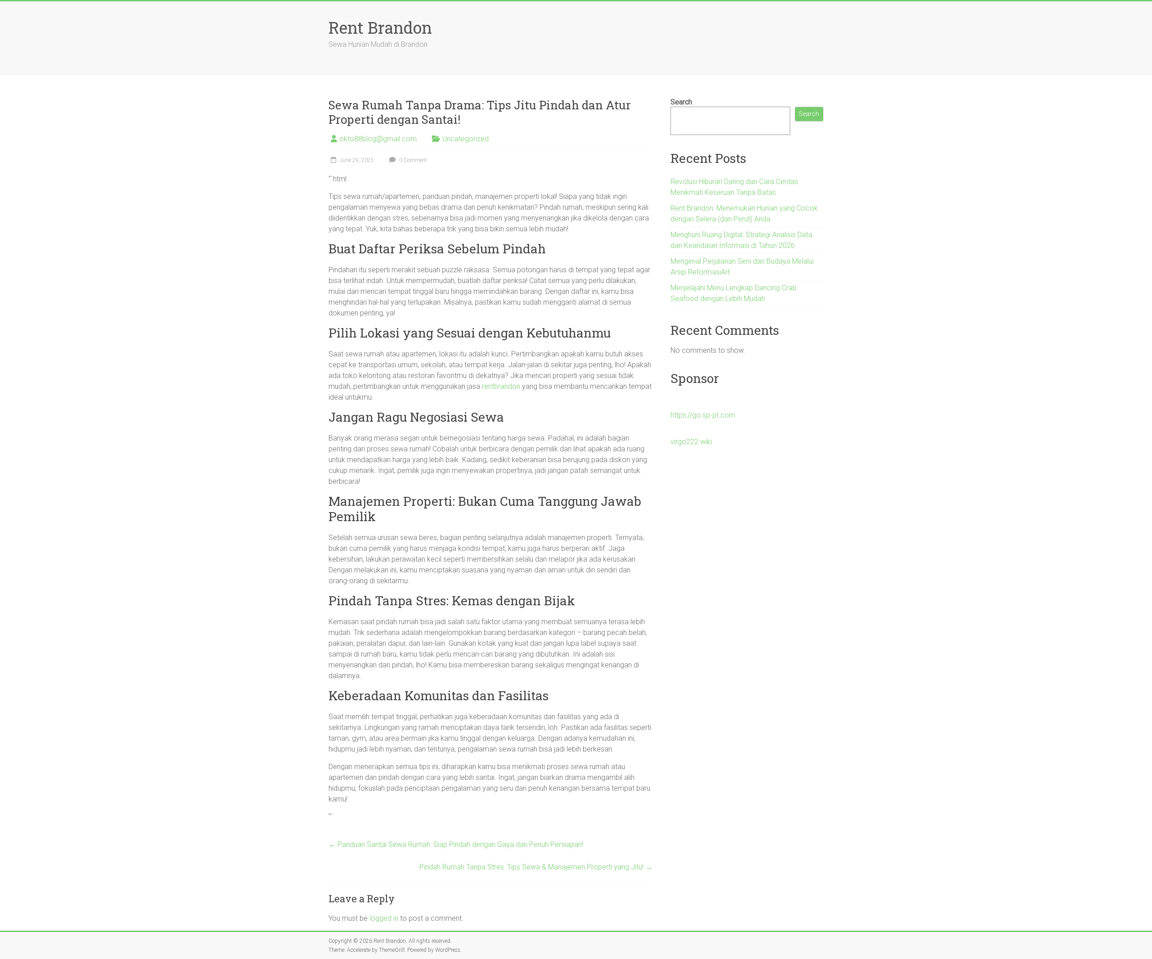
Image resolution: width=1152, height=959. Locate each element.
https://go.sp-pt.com (702, 415)
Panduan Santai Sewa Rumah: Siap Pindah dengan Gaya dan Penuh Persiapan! (455, 844)
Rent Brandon (380, 27)
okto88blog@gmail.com (378, 139)
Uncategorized (465, 139)
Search (681, 102)
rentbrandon (501, 386)
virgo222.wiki (691, 441)
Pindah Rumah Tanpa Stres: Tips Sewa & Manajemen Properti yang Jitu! (535, 867)
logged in (383, 918)
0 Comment (412, 160)
